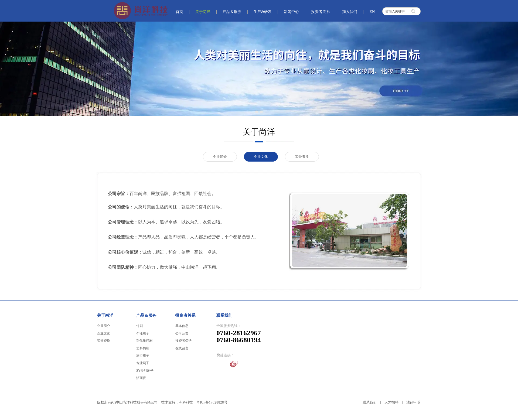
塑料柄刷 (142, 348)
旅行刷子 (142, 355)
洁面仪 (141, 378)
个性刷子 (142, 333)
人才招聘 (391, 402)
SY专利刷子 (145, 371)
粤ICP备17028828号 (211, 402)
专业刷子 (142, 363)
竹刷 (139, 326)
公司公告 (181, 333)
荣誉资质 (103, 341)
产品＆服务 (146, 315)
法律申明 (413, 402)
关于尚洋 (105, 315)
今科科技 (186, 402)
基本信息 (181, 326)
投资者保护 (183, 341)
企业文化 (103, 333)
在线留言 (181, 348)
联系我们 (370, 402)
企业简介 (103, 326)
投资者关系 (185, 315)
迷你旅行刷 (144, 341)
